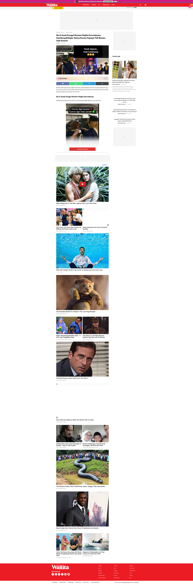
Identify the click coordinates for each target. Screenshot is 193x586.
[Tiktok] (132, 7)
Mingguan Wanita (60, 32)
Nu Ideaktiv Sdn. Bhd (125, 582)
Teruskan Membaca (82, 149)
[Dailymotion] (136, 7)
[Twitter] (131, 7)
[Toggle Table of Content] (104, 78)
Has (58, 43)
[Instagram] (129, 7)
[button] (140, 5)
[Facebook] (127, 7)
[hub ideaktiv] (145, 4)
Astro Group (136, 582)
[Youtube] (134, 7)
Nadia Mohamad (116, 84)
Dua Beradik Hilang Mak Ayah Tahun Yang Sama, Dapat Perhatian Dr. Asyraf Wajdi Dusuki (124, 100)
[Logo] (52, 4)
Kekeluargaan (69, 32)
